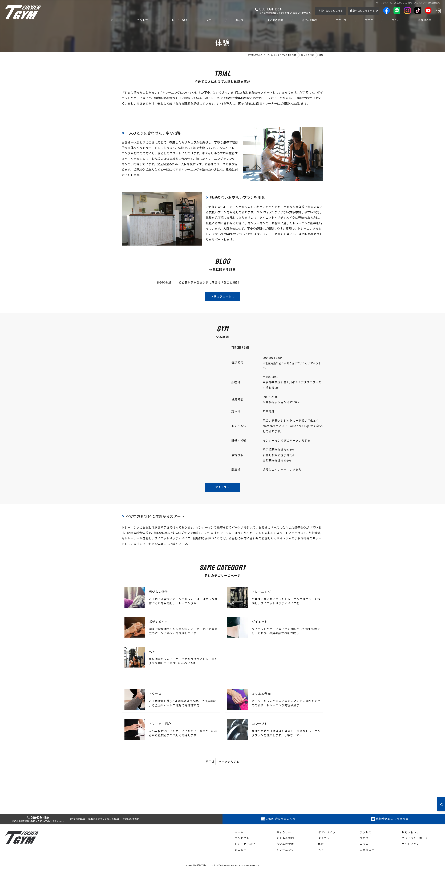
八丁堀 (210, 761)
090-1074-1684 (272, 357)
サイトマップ (410, 843)
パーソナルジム (229, 761)
